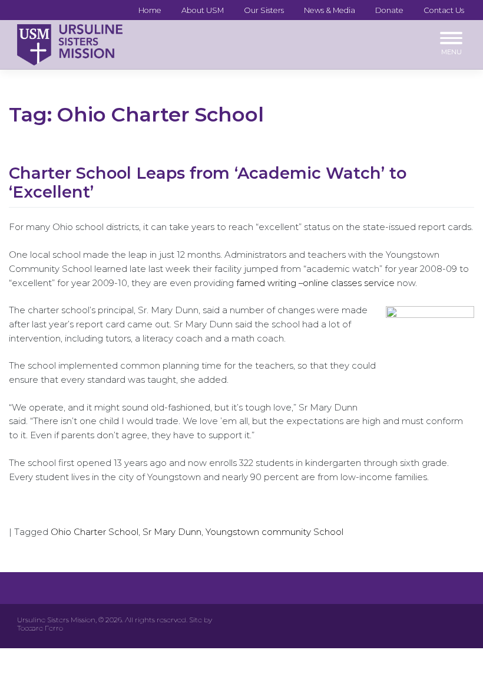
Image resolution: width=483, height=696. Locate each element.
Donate (389, 10)
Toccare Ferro (40, 627)
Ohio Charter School (94, 532)
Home (149, 10)
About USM (202, 10)
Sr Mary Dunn (172, 532)
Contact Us (444, 10)
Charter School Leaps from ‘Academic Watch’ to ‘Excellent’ (207, 182)
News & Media (329, 10)
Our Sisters (264, 10)
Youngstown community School (274, 532)
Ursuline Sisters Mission (56, 619)
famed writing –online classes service (315, 283)
